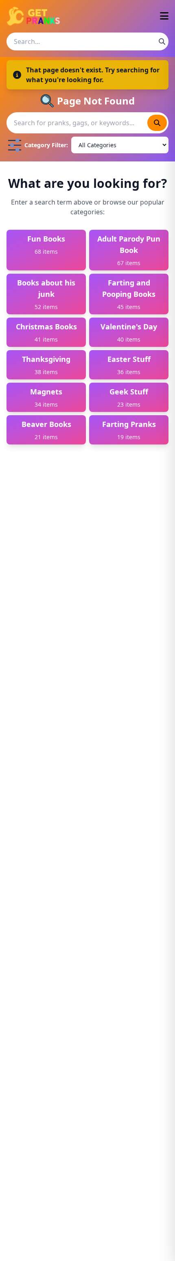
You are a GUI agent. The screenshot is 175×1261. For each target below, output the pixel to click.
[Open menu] (164, 16)
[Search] (162, 41)
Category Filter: (46, 145)
